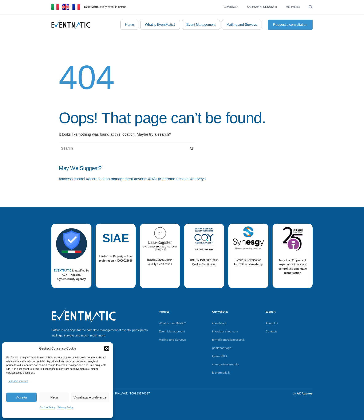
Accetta (21, 397)
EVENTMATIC (62, 270)
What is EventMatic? (160, 24)
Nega (54, 397)
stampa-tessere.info (225, 364)
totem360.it (219, 356)
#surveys (198, 179)
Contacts (231, 6)
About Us (272, 323)
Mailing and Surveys (241, 24)
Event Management (200, 24)
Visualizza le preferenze (90, 397)
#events (140, 179)
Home (129, 24)
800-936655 (293, 6)
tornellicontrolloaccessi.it (228, 339)
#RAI (152, 179)
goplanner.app (221, 348)
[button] (106, 348)
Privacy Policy (66, 407)
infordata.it (219, 323)
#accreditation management (109, 179)
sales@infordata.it (262, 6)
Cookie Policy (47, 407)
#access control (72, 179)
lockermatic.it (221, 372)
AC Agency (305, 393)
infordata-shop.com (225, 331)
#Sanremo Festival (173, 179)
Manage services (18, 381)
